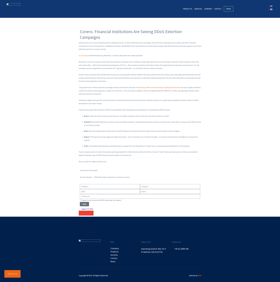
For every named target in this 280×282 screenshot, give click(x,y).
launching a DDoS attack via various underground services (158, 87)
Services (198, 9)
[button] (81, 213)
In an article (83, 55)
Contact (218, 9)
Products (187, 9)
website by (195, 275)
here (104, 161)
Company (208, 9)
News (228, 9)
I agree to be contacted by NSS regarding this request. (102, 200)
